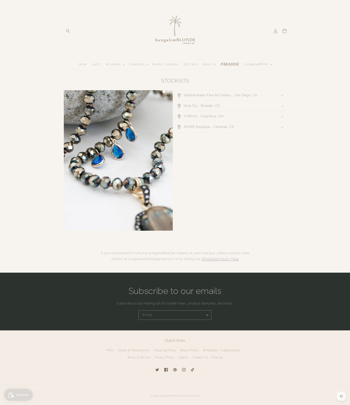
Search (183, 357)
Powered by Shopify (189, 396)
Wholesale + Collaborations (222, 350)
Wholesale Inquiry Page (220, 259)
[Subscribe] (206, 315)
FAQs (110, 350)
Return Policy (189, 350)
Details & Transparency (134, 350)
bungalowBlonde (168, 396)
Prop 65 (217, 357)
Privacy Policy (164, 357)
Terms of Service (139, 357)
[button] (68, 31)
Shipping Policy (165, 350)
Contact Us (200, 357)
